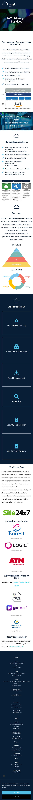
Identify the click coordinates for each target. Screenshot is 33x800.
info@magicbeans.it (16, 771)
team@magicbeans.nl (17, 712)
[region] (16, 790)
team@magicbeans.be (16, 755)
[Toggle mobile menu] (30, 4)
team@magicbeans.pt (16, 646)
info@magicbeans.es (16, 738)
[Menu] (4, 776)
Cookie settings (16, 796)
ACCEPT (16, 792)
